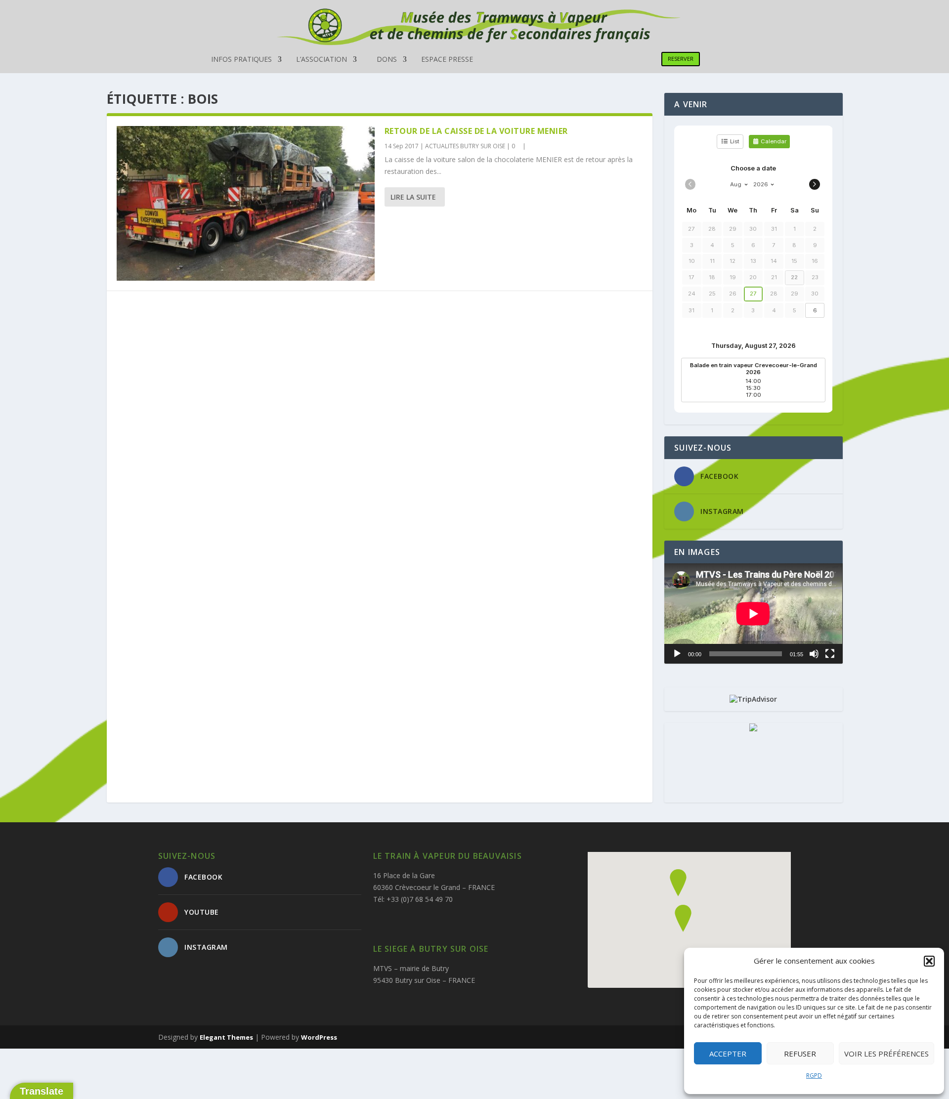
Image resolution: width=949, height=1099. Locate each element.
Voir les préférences (886, 1053)
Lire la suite (413, 197)
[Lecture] (677, 654)
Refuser (800, 1053)
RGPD (814, 1075)
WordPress (319, 1037)
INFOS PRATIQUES (241, 60)
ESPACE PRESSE (447, 60)
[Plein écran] (830, 654)
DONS (387, 60)
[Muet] (814, 654)
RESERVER (680, 58)
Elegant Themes (226, 1037)
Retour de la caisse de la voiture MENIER (476, 131)
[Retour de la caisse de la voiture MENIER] (246, 203)
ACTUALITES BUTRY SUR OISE (465, 146)
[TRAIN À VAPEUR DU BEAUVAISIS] (753, 728)
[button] (929, 961)
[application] (753, 613)
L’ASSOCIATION (321, 60)
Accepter (727, 1053)
